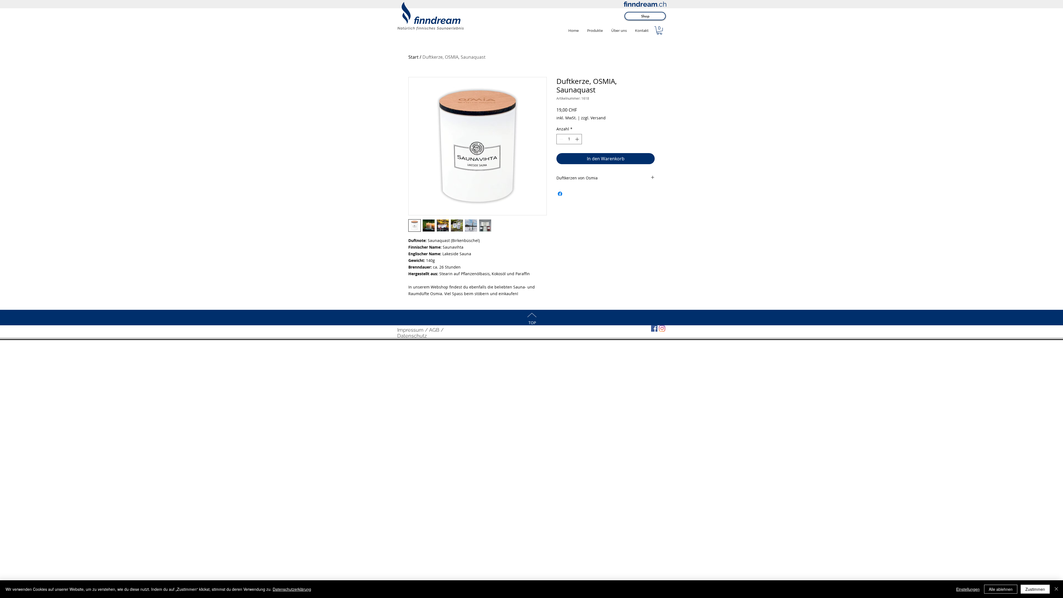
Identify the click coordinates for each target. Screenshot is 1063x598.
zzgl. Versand (593, 117)
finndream (640, 4)
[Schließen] (1056, 589)
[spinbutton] (569, 139)
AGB (434, 330)
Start (413, 57)
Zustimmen (1035, 589)
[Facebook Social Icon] (654, 328)
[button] (659, 30)
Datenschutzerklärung (292, 589)
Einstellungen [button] (968, 589)
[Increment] (577, 139)
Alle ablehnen (1001, 589)
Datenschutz (412, 336)
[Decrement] (560, 139)
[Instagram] (662, 328)
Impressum (410, 330)
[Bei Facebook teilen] (560, 193)
